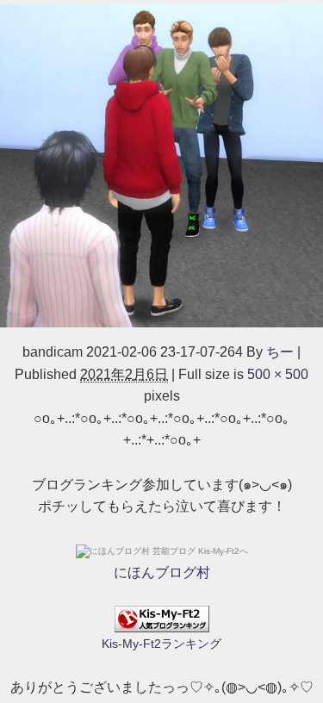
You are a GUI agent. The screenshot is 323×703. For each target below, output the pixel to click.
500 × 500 (277, 374)
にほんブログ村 (162, 572)
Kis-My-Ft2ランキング (161, 643)
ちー (280, 352)
